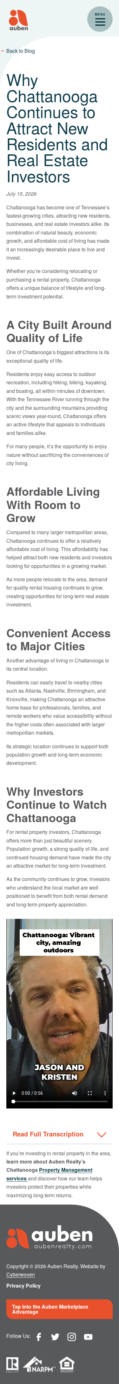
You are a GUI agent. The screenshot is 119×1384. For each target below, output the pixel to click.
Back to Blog (20, 50)
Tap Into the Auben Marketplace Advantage (50, 1309)
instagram (72, 1337)
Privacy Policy (23, 1285)
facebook (39, 1337)
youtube (88, 1337)
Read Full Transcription (48, 1133)
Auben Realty (18, 20)
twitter (55, 1337)
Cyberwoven (20, 1274)
